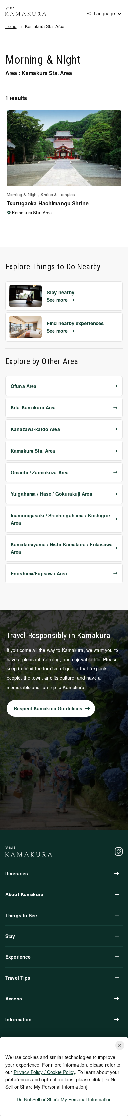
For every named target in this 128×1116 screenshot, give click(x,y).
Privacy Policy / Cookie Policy (44, 1072)
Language (104, 13)
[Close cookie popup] (119, 1045)
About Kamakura (24, 894)
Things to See (21, 915)
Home (11, 26)
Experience (18, 956)
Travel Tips (18, 977)
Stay (10, 936)
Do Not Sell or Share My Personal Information (64, 1099)
